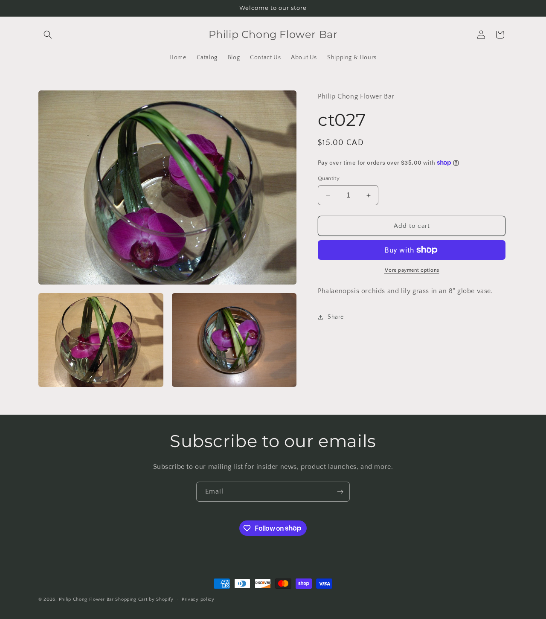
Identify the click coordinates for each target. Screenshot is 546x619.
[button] (47, 34)
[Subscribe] (340, 492)
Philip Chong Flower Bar (86, 599)
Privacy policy (198, 599)
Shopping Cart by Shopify (144, 599)
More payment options (411, 270)
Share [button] (336, 317)
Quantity (329, 178)
